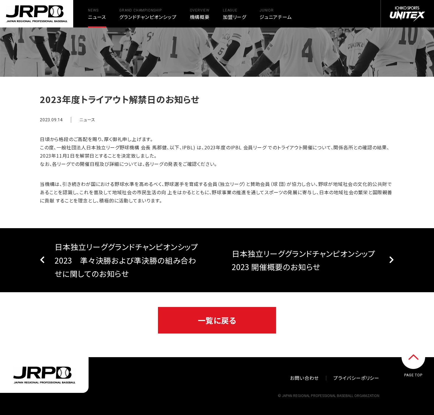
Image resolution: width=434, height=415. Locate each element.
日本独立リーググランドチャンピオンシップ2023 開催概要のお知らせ (303, 260)
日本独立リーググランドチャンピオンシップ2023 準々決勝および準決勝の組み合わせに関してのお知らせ (126, 260)
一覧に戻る (217, 320)
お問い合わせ (304, 377)
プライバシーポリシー (356, 377)
